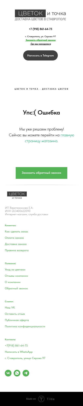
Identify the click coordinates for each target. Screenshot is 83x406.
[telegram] (26, 375)
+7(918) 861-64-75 (16, 345)
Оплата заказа (14, 237)
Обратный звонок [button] (16, 288)
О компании (13, 282)
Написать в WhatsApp (19, 351)
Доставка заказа (16, 244)
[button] (41, 40)
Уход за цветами (15, 269)
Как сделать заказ (16, 231)
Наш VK (10, 307)
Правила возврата (17, 250)
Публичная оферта (17, 320)
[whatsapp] (17, 375)
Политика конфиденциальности (25, 326)
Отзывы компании (16, 275)
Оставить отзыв (15, 313)
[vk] (8, 375)
